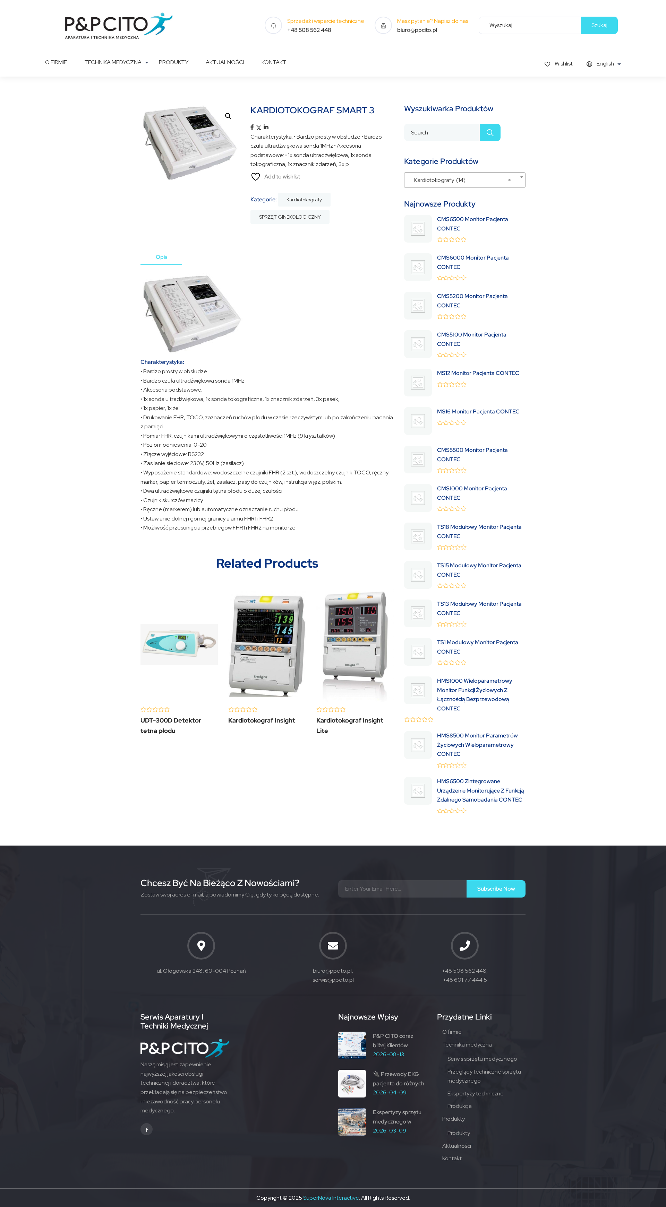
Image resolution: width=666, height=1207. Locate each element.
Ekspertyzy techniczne (475, 1093)
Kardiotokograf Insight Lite (349, 725)
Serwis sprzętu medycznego (482, 1058)
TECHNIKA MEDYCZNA (113, 62)
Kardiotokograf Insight (261, 720)
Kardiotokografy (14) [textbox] (462, 180)
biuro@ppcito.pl (417, 30)
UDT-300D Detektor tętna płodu (170, 725)
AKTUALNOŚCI (225, 62)
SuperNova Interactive (331, 1197)
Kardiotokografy (304, 199)
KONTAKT (274, 62)
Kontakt (452, 1158)
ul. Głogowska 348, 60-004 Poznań (201, 970)
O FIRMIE (56, 62)
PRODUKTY (173, 62)
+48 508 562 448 (309, 30)
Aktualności (456, 1145)
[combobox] (465, 180)
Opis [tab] (161, 257)
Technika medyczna (467, 1044)
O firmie (452, 1031)
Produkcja (459, 1106)
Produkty (453, 1118)
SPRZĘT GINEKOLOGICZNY (290, 217)
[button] (228, 116)
